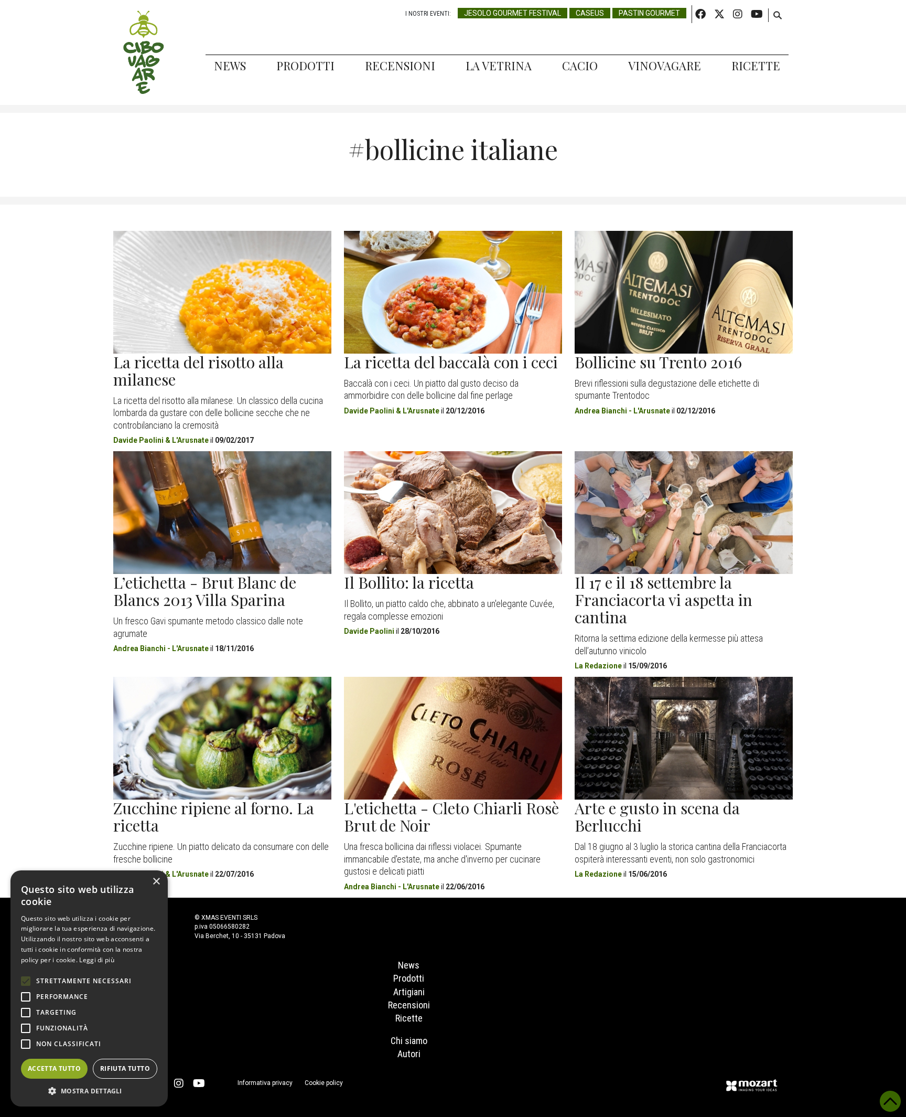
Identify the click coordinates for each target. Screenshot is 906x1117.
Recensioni (400, 65)
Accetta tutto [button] (54, 1068)
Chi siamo (409, 1040)
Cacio (580, 65)
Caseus (590, 13)
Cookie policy (324, 1083)
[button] (89, 1091)
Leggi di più (96, 959)
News (230, 65)
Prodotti (305, 65)
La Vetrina (499, 65)
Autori (408, 1053)
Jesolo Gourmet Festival (512, 13)
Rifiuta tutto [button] (125, 1068)
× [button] (156, 882)
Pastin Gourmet (649, 13)
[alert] (89, 988)
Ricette (755, 65)
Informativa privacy (265, 1083)
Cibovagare (144, 52)
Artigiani (409, 991)
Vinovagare (664, 65)
